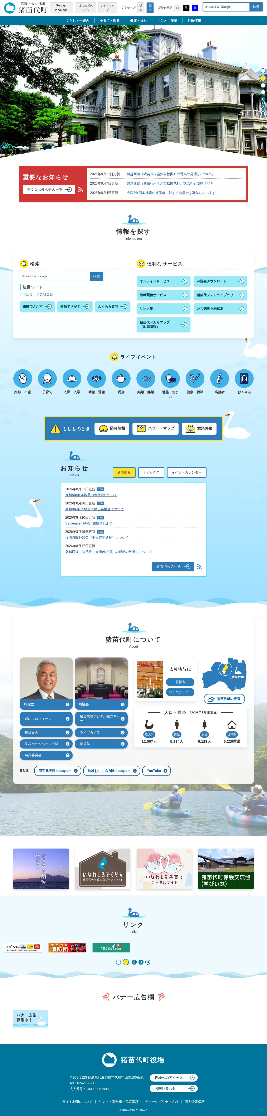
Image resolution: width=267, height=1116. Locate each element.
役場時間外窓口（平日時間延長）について (97, 537)
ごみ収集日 (44, 294)
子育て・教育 (110, 20)
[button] (263, 99)
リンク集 (146, 308)
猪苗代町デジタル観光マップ (100, 718)
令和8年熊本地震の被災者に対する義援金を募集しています (171, 193)
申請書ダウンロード (212, 281)
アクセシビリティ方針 (161, 1101)
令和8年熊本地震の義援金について (91, 495)
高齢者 (220, 392)
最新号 (180, 682)
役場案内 (31, 732)
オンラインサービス (155, 281)
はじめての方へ (85, 7)
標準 (140, 7)
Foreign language (61, 7)
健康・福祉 (138, 20)
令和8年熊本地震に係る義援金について (94, 509)
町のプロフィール (38, 719)
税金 (121, 392)
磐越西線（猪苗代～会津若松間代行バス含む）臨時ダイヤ (170, 183)
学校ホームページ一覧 (41, 744)
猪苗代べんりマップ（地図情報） (155, 324)
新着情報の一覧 (168, 566)
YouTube (154, 771)
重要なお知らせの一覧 (45, 189)
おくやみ (244, 392)
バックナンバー (180, 692)
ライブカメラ (90, 732)
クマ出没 (26, 294)
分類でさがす (70, 306)
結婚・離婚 (145, 392)
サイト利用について (77, 1101)
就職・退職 (96, 392)
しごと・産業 (167, 20)
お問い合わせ (165, 1088)
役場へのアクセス (169, 1077)
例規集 (85, 744)
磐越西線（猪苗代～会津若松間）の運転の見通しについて (170, 174)
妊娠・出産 (22, 392)
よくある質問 (108, 306)
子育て (47, 392)
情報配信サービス (153, 295)
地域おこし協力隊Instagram (109, 771)
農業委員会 (33, 755)
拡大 (150, 7)
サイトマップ (107, 7)
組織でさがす (33, 306)
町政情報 (194, 20)
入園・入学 (72, 392)
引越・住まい (170, 394)
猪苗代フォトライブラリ (215, 295)
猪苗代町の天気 (228, 699)
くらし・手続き (77, 20)
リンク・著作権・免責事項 (119, 1101)
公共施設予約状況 (210, 308)
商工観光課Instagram (55, 771)
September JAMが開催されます (88, 523)
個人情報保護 (195, 1101)
